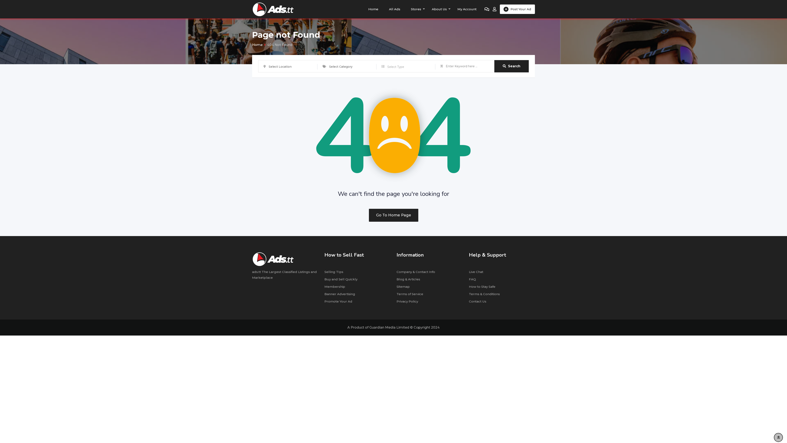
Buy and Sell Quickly (340, 279)
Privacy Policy (407, 301)
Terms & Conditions (484, 294)
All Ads (394, 9)
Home (373, 9)
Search (514, 66)
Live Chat (476, 272)
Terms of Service (410, 294)
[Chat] (486, 9)
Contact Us (477, 301)
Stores (416, 9)
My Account (467, 9)
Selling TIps (333, 272)
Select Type (395, 67)
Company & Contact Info (416, 272)
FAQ (472, 279)
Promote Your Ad (338, 301)
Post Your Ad (521, 9)
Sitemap (403, 287)
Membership (334, 287)
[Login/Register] (494, 9)
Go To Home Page (393, 215)
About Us (439, 9)
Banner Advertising (339, 294)
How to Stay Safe (482, 287)
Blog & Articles (408, 279)
